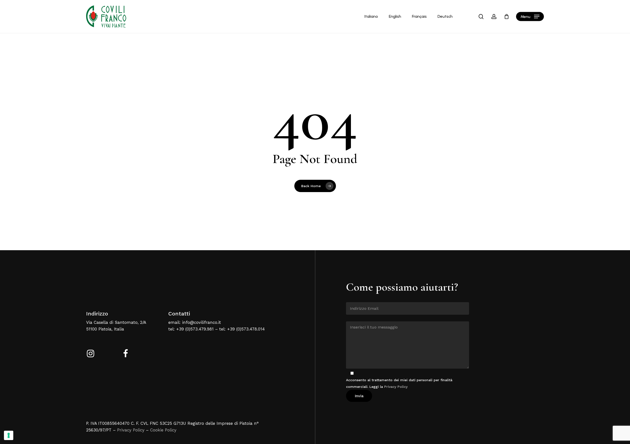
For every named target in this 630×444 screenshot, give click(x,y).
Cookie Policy (163, 430)
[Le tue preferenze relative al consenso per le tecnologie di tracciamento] (8, 435)
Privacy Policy (130, 430)
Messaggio (355, 318)
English (395, 16)
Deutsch (445, 16)
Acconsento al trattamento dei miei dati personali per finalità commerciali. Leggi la (399, 383)
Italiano (371, 16)
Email (351, 298)
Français (419, 16)
